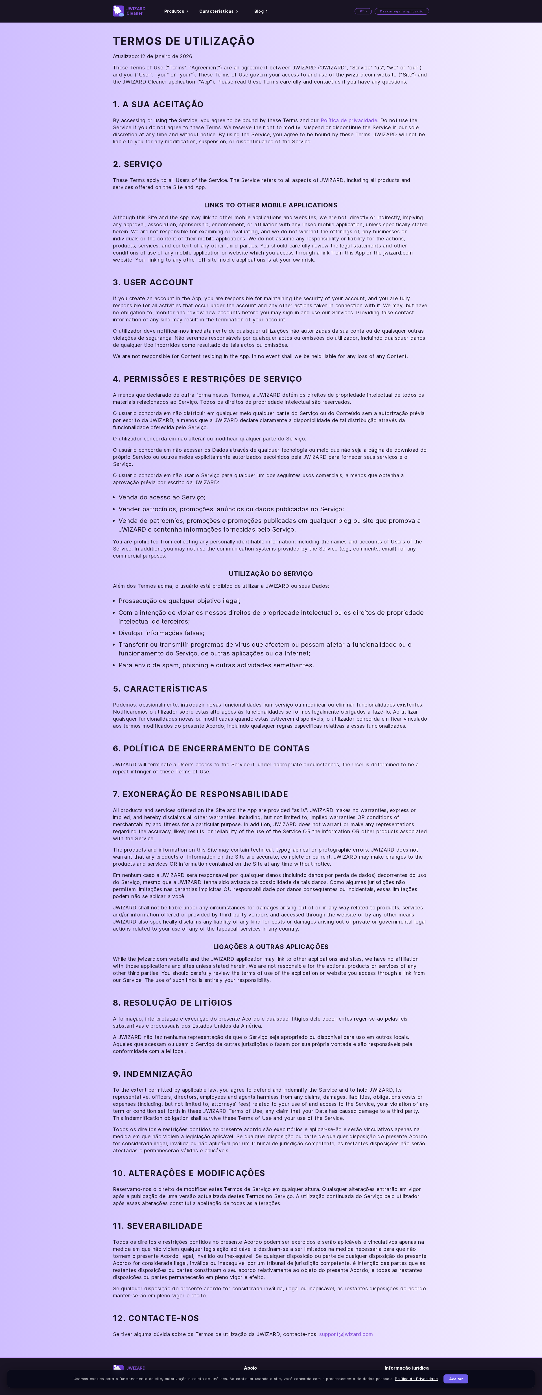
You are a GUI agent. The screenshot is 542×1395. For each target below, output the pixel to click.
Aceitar (456, 1379)
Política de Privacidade (416, 1378)
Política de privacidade (349, 120)
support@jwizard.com (346, 1334)
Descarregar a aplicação (402, 11)
